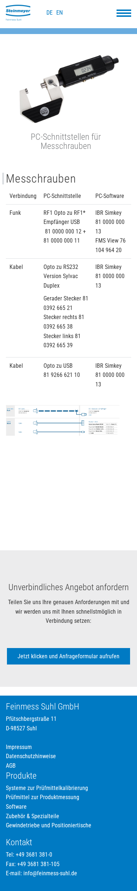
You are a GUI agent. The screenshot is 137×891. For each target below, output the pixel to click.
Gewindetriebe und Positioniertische (48, 825)
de (49, 12)
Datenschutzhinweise (31, 756)
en (59, 12)
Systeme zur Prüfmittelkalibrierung (47, 788)
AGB (11, 765)
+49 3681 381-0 (34, 854)
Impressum (19, 747)
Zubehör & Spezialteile (32, 816)
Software (16, 806)
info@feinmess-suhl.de (50, 873)
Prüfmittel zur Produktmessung (42, 797)
